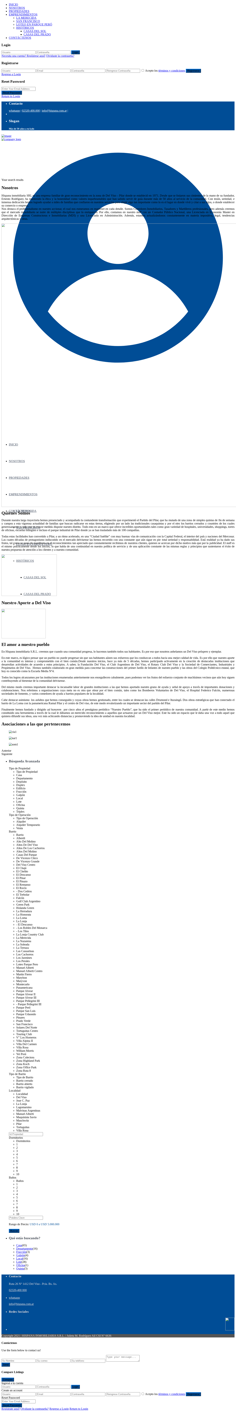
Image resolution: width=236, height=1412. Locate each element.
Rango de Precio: (19, 1224)
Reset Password (11, 92)
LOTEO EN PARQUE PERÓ (34, 24)
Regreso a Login (11, 74)
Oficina (20, 1265)
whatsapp (14, 110)
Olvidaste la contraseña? (60, 55)
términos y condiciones (171, 70)
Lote (19, 1261)
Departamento (24, 1248)
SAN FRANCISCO (28, 21)
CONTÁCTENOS (20, 37)
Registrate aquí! (10, 1408)
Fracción (21, 1251)
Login (75, 52)
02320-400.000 (31, 110)
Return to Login (10, 96)
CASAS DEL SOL (35, 31)
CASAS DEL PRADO (37, 34)
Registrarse (193, 70)
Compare (8, 1379)
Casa (19, 1245)
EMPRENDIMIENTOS (23, 14)
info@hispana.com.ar (54, 110)
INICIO (13, 4)
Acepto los (165, 70)
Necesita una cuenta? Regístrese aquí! (23, 55)
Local (19, 1258)
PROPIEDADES (19, 11)
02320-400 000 (18, 1290)
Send (5, 1364)
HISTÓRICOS (25, 27)
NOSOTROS (17, 7)
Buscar (14, 1230)
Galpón (20, 1255)
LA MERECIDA (26, 17)
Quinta (20, 1268)
